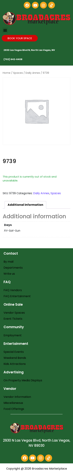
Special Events (14, 352)
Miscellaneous (13, 403)
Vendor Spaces (14, 313)
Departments (13, 268)
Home (6, 73)
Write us (9, 274)
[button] (5, 30)
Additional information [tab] (25, 205)
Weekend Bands (15, 358)
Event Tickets (13, 319)
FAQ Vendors (13, 290)
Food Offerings (14, 409)
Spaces (18, 73)
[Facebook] (27, 5)
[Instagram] (43, 5)
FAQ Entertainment (17, 296)
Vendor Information (17, 397)
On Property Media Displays (23, 380)
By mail (8, 262)
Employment (13, 335)
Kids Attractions (15, 364)
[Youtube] (35, 5)
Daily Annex (33, 73)
